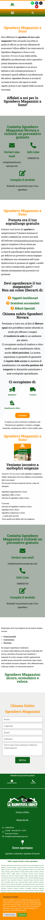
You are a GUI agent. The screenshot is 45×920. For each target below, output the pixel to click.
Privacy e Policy (22, 812)
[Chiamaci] (33, 781)
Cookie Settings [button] (9, 915)
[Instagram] (41, 3)
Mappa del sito (22, 820)
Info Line (33, 152)
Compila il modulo (22, 180)
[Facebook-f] (36, 3)
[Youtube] (36, 6)
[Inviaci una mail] (12, 145)
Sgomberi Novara (9, 55)
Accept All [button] (22, 915)
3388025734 (15, 236)
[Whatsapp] (32, 3)
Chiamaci (33, 783)
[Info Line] (33, 145)
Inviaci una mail (22, 557)
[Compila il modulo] (22, 173)
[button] (12, 12)
